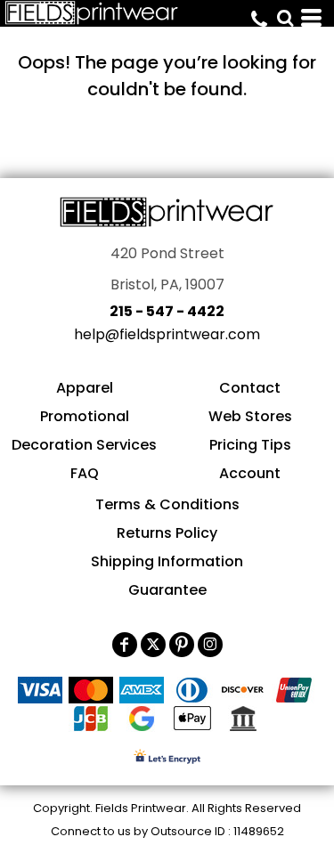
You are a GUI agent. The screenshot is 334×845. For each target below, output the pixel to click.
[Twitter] (153, 644)
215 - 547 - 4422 (167, 311)
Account (250, 473)
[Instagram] (210, 644)
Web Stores (250, 416)
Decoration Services (84, 445)
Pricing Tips (250, 445)
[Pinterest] (181, 644)
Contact (250, 388)
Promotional (84, 416)
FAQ (84, 473)
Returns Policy (167, 533)
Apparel (84, 388)
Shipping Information (167, 561)
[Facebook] (124, 644)
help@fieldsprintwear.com (167, 334)
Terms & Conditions (167, 504)
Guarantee (167, 590)
